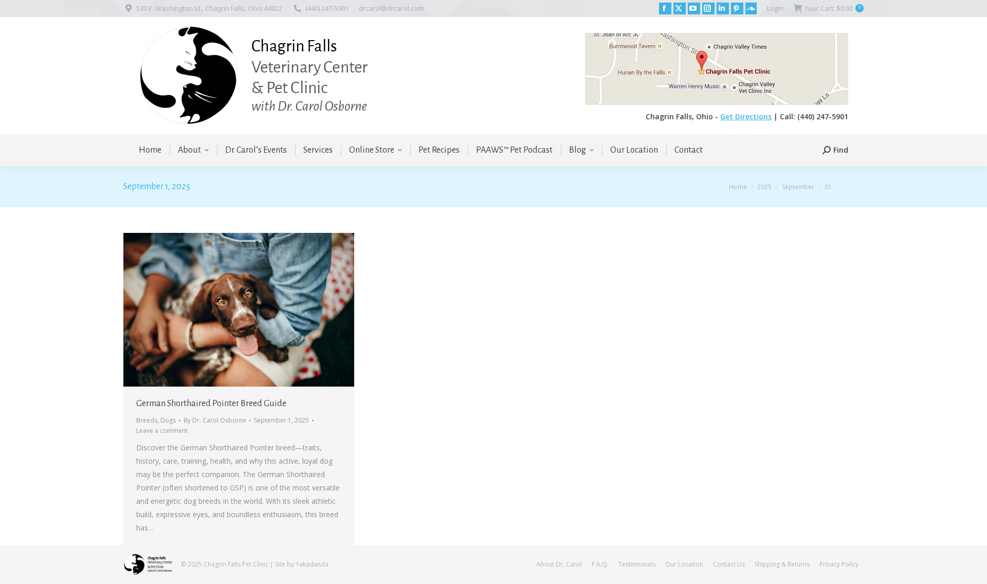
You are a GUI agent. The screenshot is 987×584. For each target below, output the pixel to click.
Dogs (168, 420)
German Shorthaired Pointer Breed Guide (211, 403)
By (215, 420)
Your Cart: (833, 8)
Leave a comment (162, 430)
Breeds (146, 420)
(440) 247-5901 (327, 8)
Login (775, 8)
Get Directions (746, 116)
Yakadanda (312, 564)
